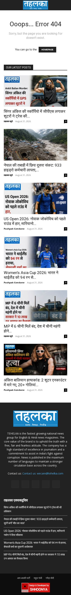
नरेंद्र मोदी (50, 578)
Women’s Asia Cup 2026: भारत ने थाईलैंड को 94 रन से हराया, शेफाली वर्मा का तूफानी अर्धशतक (35, 544)
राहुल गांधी (38, 578)
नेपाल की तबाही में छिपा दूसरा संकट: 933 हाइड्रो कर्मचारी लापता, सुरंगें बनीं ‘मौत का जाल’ (33, 521)
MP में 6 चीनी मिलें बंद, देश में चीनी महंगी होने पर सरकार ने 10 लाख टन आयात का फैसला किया (34, 556)
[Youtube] (56, 484)
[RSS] (35, 484)
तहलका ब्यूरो (8, 121)
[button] (6, 5)
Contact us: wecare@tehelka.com (42, 473)
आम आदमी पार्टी (23, 578)
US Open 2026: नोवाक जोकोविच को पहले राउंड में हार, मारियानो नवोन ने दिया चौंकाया (34, 532)
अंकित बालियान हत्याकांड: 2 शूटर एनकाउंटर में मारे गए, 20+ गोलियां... (35, 382)
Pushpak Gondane (14, 228)
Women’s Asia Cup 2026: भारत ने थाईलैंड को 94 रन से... (31, 275)
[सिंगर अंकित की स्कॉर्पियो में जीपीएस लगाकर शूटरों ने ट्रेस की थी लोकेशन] (35, 91)
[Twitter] (46, 484)
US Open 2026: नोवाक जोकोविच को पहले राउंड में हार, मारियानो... (35, 221)
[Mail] (25, 484)
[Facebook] (15, 484)
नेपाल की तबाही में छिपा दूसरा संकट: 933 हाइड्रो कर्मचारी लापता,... (33, 167)
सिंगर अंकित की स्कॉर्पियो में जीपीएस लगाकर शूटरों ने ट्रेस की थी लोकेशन (33, 509)
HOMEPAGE (47, 49)
